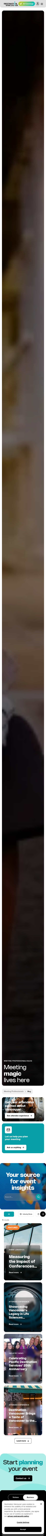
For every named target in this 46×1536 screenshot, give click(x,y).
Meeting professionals (14, 1091)
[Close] (41, 1504)
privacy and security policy (18, 1516)
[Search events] (38, 1197)
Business (30, 1497)
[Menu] (41, 3)
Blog (29, 1091)
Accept (23, 1529)
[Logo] (11, 3)
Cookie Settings (23, 1522)
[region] (23, 1517)
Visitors (16, 1497)
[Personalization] (37, 3)
